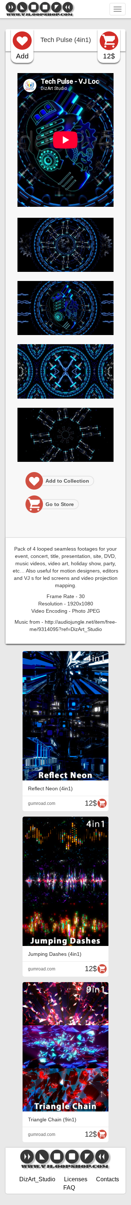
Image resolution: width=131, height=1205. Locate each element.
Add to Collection (67, 481)
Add (22, 56)
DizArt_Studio (37, 1179)
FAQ (69, 1188)
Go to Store (59, 504)
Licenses (75, 1179)
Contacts (107, 1179)
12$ (109, 56)
